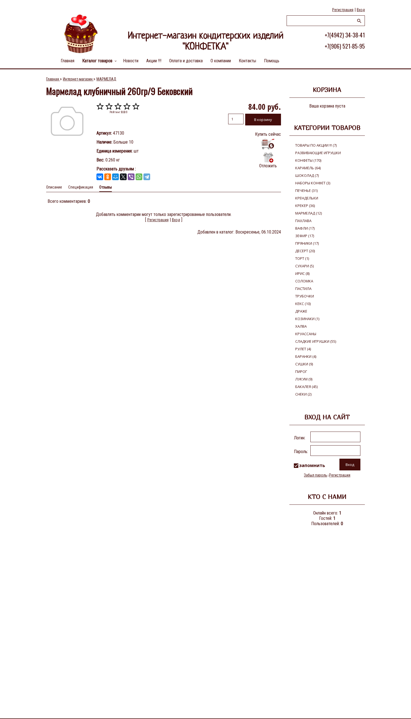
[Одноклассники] (107, 176)
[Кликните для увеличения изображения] (67, 121)
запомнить (312, 465)
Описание (54, 187)
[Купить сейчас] (268, 144)
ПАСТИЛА (303, 288)
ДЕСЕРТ (305, 250)
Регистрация (342, 10)
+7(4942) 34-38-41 (345, 35)
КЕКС (303, 303)
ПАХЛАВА (303, 220)
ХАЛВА (301, 326)
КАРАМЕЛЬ (308, 167)
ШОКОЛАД (307, 175)
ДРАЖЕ (301, 311)
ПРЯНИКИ (307, 243)
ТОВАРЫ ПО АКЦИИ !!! (316, 145)
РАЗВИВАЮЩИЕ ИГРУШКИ (318, 152)
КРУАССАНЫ (305, 333)
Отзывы (105, 187)
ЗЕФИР (304, 235)
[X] (123, 176)
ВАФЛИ (305, 228)
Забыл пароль (315, 475)
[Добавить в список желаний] (268, 157)
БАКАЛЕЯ (306, 386)
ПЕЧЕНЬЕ (306, 190)
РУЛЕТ (303, 348)
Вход (361, 10)
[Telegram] (146, 176)
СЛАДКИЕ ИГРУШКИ (315, 341)
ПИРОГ (301, 371)
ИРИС (302, 273)
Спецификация (80, 187)
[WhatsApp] (139, 176)
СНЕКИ (303, 394)
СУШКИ (304, 363)
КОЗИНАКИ (307, 318)
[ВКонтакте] (99, 176)
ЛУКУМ (303, 379)
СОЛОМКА (304, 281)
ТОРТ (302, 258)
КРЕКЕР (305, 205)
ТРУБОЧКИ (304, 296)
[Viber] (131, 176)
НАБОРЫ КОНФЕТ (312, 182)
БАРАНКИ (305, 356)
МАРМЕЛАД (308, 213)
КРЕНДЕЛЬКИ (306, 198)
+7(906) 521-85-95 (345, 46)
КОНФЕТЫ (308, 160)
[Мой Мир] (115, 176)
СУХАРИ (304, 265)
